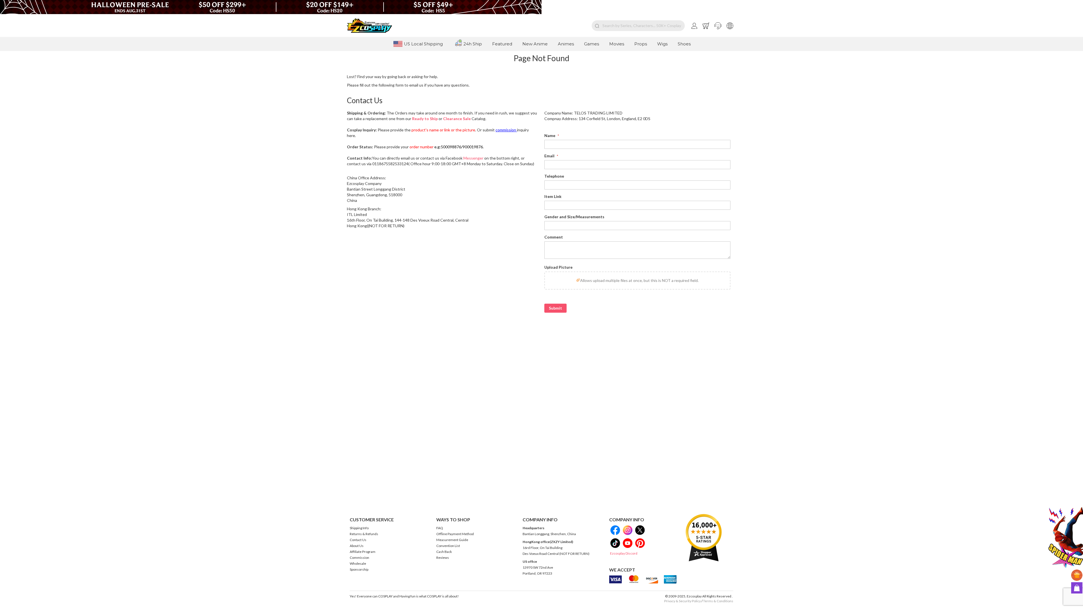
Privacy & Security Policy (682, 601)
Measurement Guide (452, 540)
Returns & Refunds (364, 534)
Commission (359, 557)
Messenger (473, 158)
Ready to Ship (425, 118)
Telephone (554, 176)
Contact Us (358, 540)
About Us (357, 546)
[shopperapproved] (704, 537)
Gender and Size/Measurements (574, 216)
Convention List (448, 546)
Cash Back (444, 552)
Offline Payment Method (455, 534)
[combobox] (638, 25)
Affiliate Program (362, 552)
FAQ (439, 528)
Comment (553, 237)
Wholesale (358, 563)
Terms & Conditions (718, 601)
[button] (718, 25)
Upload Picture (558, 267)
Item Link (553, 196)
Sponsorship (359, 569)
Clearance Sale (457, 118)
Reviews (442, 557)
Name (550, 135)
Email (549, 155)
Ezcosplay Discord (623, 553)
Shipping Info (359, 528)
